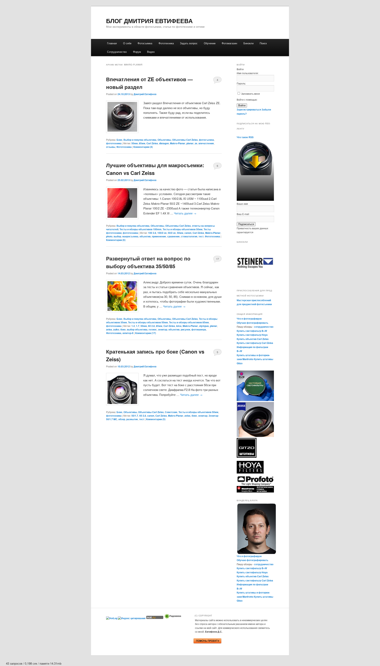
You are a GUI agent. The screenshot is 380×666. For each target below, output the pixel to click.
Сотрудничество (117, 52)
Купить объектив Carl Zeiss (253, 339)
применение (159, 236)
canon (187, 233)
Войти (241, 105)
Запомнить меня (250, 93)
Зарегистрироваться (249, 109)
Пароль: (241, 83)
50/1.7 (134, 415)
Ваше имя (242, 203)
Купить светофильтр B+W (252, 331)
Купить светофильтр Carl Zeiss (255, 343)
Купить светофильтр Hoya (252, 335)
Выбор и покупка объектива (140, 140)
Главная (112, 43)
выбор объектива (137, 329)
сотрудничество (263, 326)
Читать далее (185, 213)
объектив (145, 236)
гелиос (153, 329)
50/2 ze (172, 233)
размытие (132, 419)
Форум (137, 52)
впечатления (206, 143)
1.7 (137, 326)
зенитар (162, 329)
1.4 (133, 326)
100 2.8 (152, 233)
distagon (164, 143)
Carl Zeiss (152, 143)
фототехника (114, 143)
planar (190, 143)
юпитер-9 (128, 333)
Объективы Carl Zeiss (185, 140)
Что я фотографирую (249, 318)
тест (201, 236)
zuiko (116, 329)
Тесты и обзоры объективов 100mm (141, 229)
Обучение (210, 43)
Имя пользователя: (247, 73)
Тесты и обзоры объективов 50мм (182, 229)
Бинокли (248, 43)
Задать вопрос (189, 43)
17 (217, 259)
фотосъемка (206, 140)
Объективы (164, 140)
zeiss (109, 329)
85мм (142, 143)
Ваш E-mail (243, 214)
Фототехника (166, 43)
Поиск (263, 43)
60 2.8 (151, 326)
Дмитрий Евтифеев (145, 94)
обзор (121, 419)
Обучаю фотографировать (252, 323)
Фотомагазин (229, 43)
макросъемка (130, 236)
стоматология (189, 236)
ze (196, 143)
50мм (134, 143)
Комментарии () (143, 147)
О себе (127, 43)
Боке (119, 140)
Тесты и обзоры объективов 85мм (189, 322)
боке (123, 329)
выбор (117, 236)
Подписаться (246, 224)
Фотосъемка (145, 43)
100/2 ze (162, 233)
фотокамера (198, 329)
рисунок (185, 329)
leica (178, 326)
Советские (171, 412)
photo (109, 236)
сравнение (173, 236)
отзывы (110, 147)
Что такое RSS (245, 137)
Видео (151, 52)
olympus (204, 326)
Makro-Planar (177, 143)
